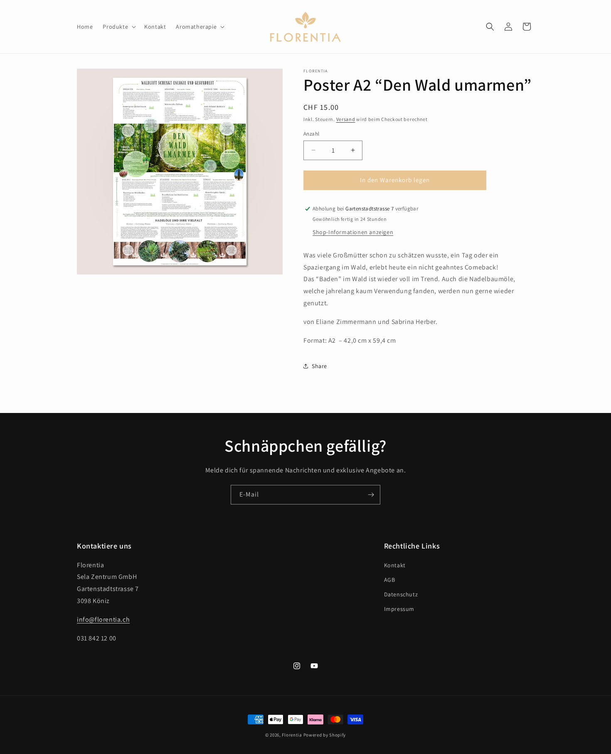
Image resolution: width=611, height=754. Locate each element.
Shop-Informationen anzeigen (353, 232)
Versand (345, 119)
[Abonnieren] (371, 494)
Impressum (399, 609)
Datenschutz (401, 594)
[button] (118, 26)
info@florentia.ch (103, 619)
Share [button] (319, 366)
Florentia (292, 735)
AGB (389, 579)
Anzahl (311, 133)
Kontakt (395, 565)
